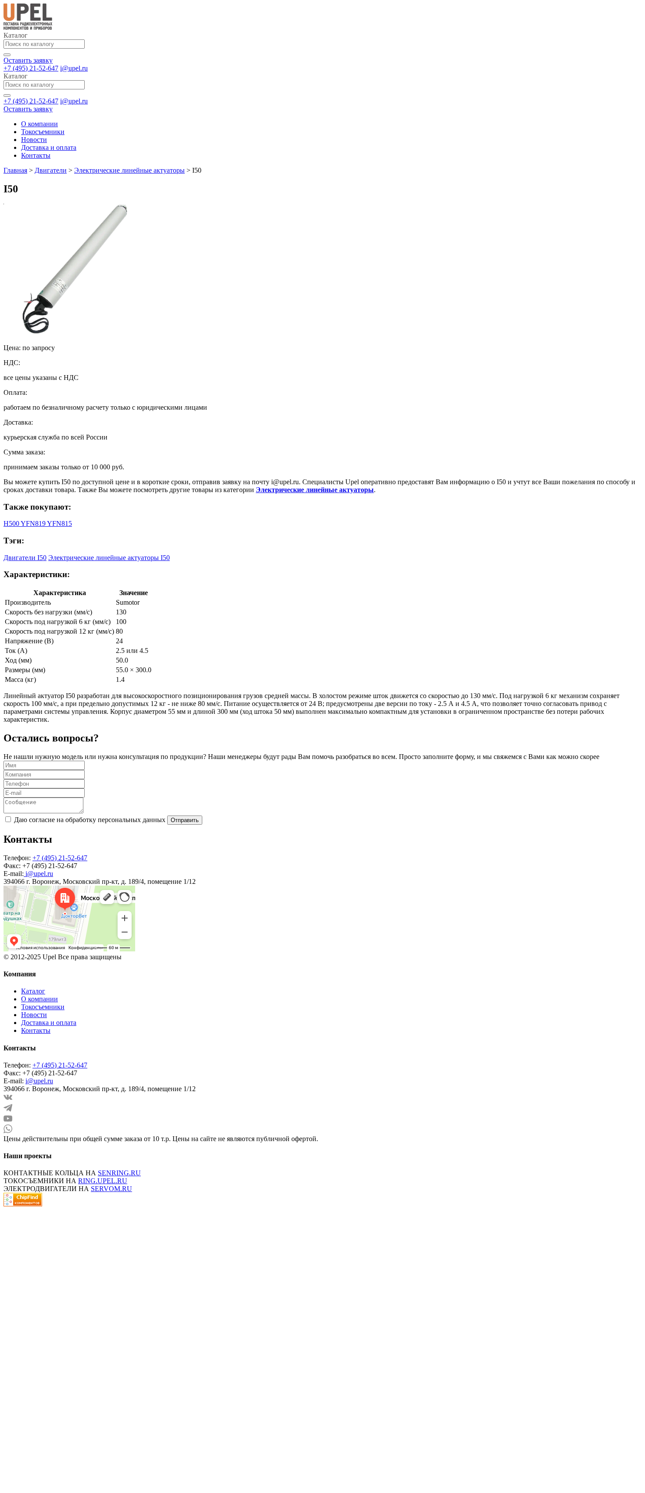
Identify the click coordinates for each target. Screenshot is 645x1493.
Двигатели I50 (25, 557)
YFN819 (34, 523)
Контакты (35, 155)
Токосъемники (42, 131)
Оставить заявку (28, 60)
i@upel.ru (74, 68)
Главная (15, 170)
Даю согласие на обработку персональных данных (89, 819)
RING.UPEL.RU (102, 1180)
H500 (12, 523)
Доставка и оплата (48, 147)
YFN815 (59, 523)
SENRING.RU (119, 1173)
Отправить (185, 820)
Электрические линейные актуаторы (129, 170)
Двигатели (51, 170)
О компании (39, 124)
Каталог (33, 991)
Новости (34, 139)
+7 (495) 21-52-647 (31, 68)
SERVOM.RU (111, 1188)
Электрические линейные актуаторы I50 (109, 557)
